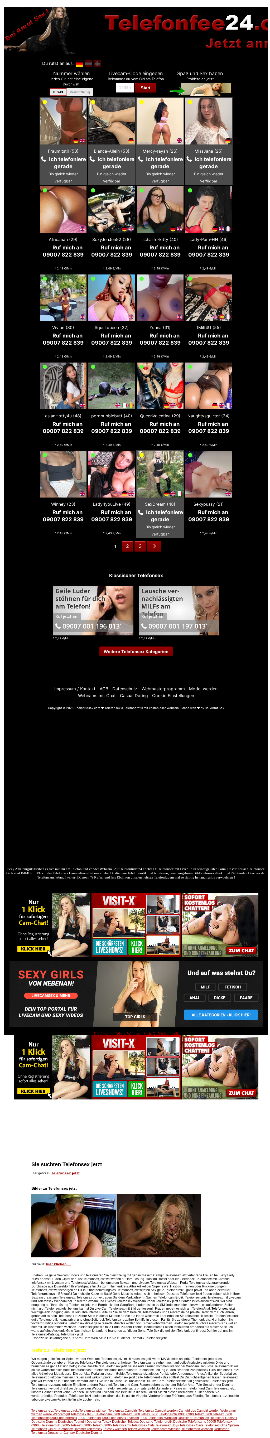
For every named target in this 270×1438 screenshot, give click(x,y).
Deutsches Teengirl (72, 1421)
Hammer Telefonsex (88, 1429)
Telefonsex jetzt (65, 1173)
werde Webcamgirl (56, 1414)
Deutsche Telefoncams (189, 1421)
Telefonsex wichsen (93, 1410)
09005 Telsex (92, 1425)
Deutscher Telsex (98, 1421)
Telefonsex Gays (191, 1425)
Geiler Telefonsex (60, 1429)
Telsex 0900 (149, 1414)
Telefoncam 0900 (107, 1414)
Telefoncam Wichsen (166, 1429)
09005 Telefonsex (219, 1421)
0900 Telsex (195, 1414)
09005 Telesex (71, 1425)
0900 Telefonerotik (63, 1418)
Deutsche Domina (44, 1421)
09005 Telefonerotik (45, 1425)
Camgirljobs (187, 1410)
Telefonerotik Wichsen (197, 1429)
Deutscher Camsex (223, 1418)
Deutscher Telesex (125, 1421)
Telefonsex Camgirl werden (158, 1410)
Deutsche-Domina (89, 1433)
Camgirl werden (208, 1410)
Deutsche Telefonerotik (155, 1421)
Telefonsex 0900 (82, 1414)
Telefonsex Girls (143, 1425)
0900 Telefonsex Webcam (158, 1418)
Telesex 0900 (130, 1414)
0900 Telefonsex (90, 1418)
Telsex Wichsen (139, 1429)
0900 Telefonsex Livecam (120, 1418)
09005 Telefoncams (117, 1425)
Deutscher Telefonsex (193, 1418)
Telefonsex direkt (66, 1410)
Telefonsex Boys (167, 1425)
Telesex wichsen (115, 1429)
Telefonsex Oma (215, 1425)
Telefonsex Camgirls (123, 1410)
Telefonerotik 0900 (172, 1414)
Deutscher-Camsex (61, 1433)
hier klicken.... (58, 1264)
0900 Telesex (214, 1414)
